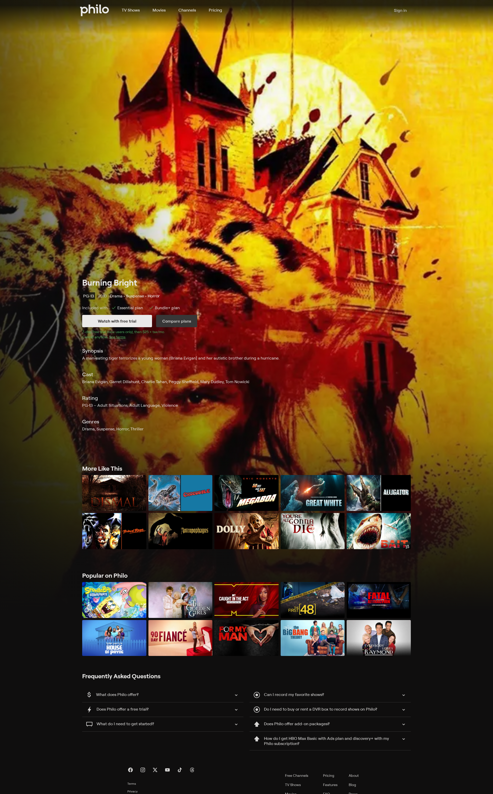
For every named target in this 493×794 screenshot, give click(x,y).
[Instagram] (143, 770)
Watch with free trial (117, 321)
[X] (155, 770)
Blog (352, 784)
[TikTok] (180, 770)
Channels (187, 10)
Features (330, 784)
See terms (117, 337)
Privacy (132, 791)
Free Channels (296, 775)
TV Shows (131, 10)
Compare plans (176, 321)
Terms (131, 784)
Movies (159, 10)
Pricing (215, 10)
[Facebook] (130, 770)
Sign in (400, 10)
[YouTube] (167, 770)
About (354, 775)
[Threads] (192, 770)
